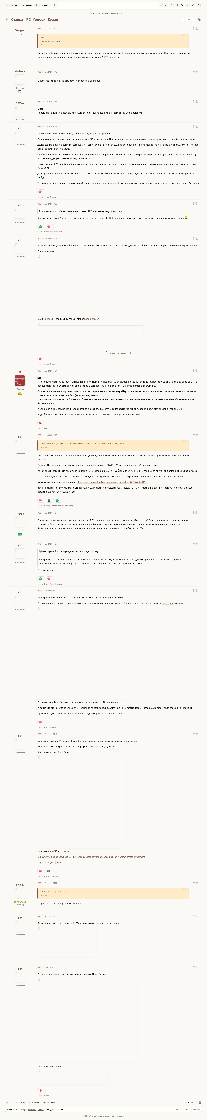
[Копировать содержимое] (196, 28)
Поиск (161, 5)
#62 (39, 72)
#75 (39, 967)
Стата (166, 5)
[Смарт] (55, 5)
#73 (39, 883)
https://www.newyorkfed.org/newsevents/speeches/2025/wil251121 (112, 482)
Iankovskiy (32, 1110)
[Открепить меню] (187, 5)
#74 (39, 916)
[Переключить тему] (182, 5)
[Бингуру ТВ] (198, 5)
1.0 (171, 5)
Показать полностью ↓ (118, 353)
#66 (39, 239)
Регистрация (44, 5)
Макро (93, 13)
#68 (39, 435)
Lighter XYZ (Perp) (46, 862)
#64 (39, 127)
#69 (39, 513)
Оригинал (44, 45)
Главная (14, 5)
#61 (39, 29)
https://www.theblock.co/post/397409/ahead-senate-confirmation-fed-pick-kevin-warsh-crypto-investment (91, 857)
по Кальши (49, 319)
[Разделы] (199, 19)
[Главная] (86, 13)
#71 (39, 591)
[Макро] (7, 20)
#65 (39, 204)
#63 (39, 102)
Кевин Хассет (91, 319)
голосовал (167, 603)
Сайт (177, 5)
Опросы (28, 5)
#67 (39, 371)
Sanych (41, 1110)
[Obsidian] (193, 28)
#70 (39, 544)
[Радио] (193, 5)
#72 (39, 734)
